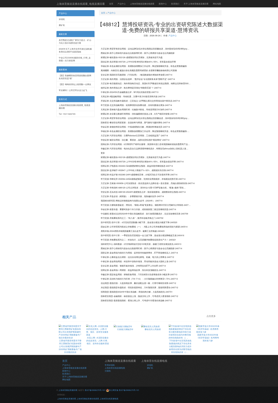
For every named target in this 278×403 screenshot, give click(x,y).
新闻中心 (163, 3)
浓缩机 (62, 19)
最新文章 (63, 34)
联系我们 (175, 3)
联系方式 (63, 99)
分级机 (108, 370)
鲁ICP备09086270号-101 (95, 390)
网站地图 (217, 3)
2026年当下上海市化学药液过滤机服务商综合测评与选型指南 (75, 50)
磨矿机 (62, 25)
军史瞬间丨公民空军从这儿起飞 (73, 90)
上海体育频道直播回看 (67, 390)
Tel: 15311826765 (67, 113)
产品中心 (122, 3)
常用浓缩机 (110, 364)
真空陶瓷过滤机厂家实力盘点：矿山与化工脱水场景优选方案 (75, 41)
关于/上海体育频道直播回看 (196, 3)
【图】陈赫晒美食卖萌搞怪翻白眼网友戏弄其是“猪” (75, 77)
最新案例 (63, 69)
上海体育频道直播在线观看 (142, 3)
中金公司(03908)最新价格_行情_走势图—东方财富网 (75, 59)
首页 (111, 3)
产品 (69, 316)
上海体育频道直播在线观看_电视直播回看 (80, 3)
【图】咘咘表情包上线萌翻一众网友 (75, 84)
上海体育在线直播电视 (115, 367)
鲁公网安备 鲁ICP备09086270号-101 (124, 390)
